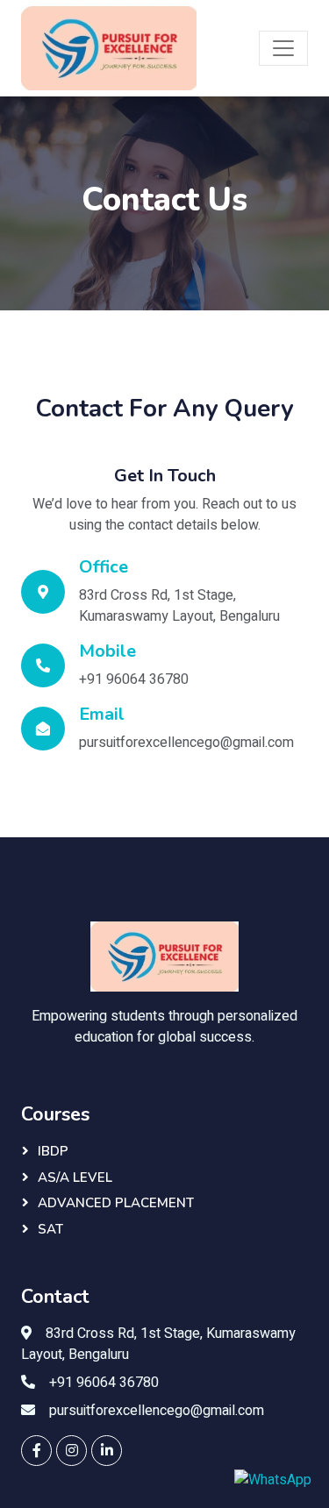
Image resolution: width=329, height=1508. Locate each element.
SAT (50, 1229)
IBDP (53, 1151)
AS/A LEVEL (75, 1177)
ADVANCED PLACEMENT (116, 1203)
